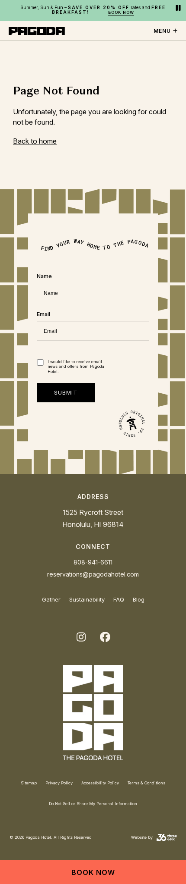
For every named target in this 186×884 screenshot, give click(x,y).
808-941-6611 (93, 562)
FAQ (118, 599)
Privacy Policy (59, 783)
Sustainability (87, 599)
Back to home (35, 141)
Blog (138, 599)
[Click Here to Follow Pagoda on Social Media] (80, 637)
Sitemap (29, 783)
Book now (121, 12)
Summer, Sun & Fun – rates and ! (93, 10)
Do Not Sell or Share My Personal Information (93, 803)
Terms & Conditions (146, 783)
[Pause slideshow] (178, 8)
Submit (65, 392)
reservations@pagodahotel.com (93, 574)
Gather (51, 599)
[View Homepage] (93, 714)
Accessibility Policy (100, 783)
